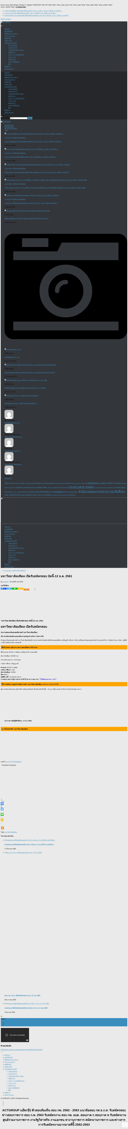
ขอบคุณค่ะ (8, 478)
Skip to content (6, 19)
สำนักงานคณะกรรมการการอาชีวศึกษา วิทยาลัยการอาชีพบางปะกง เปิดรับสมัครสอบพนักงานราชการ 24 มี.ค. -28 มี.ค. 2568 (44, 188)
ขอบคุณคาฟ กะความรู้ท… (13, 464)
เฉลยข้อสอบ (28, 495)
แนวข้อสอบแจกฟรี (10, 43)
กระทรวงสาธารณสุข (81, 486)
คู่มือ (122, 487)
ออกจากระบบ (8, 69)
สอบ (51, 492)
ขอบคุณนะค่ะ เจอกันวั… (12, 451)
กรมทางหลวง (57, 483)
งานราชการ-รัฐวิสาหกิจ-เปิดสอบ (15, 137)
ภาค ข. (24, 492)
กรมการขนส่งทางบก (37, 483)
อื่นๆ (9, 64)
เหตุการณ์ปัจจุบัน (13, 62)
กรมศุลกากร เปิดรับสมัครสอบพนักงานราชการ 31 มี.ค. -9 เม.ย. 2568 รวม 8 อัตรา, (31, 203)
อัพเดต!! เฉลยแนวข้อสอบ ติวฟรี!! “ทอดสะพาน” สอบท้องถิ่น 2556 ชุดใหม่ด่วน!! (29, 372)
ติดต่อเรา (7, 66)
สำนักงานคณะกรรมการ (70, 492)
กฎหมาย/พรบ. (13, 45)
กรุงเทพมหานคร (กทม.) (16, 50)
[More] (26, 588)
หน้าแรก (7, 29)
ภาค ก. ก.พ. (12, 57)
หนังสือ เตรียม (13, 495)
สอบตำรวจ (11, 59)
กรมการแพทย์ (48, 483)
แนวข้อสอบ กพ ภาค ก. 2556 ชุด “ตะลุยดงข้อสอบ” (20, 403)
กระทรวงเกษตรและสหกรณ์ (100, 487)
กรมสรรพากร (12, 48)
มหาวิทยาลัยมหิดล (43, 492)
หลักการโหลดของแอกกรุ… (13, 437)
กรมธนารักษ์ (84, 483)
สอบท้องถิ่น (58, 492)
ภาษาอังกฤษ (32, 492)
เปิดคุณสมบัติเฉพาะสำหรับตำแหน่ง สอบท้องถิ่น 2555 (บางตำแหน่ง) (26, 218)
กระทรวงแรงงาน (111, 487)
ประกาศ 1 (8, 761)
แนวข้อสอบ (47, 495)
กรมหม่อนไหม (50, 487)
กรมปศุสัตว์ (102, 483)
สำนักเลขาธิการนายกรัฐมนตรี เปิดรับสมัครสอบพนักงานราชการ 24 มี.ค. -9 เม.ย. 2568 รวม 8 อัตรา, (36, 15)
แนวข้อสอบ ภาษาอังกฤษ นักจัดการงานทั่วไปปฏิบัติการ (64, 495)
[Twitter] (9, 589)
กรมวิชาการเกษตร (113, 483)
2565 (13, 483)
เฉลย (22, 495)
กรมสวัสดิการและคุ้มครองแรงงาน (25, 487)
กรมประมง (92, 483)
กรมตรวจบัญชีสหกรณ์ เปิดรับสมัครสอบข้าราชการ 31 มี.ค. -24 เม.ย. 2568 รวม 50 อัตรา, (33, 11)
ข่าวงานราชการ (9, 36)
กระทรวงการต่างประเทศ (60, 487)
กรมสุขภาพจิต (41, 487)
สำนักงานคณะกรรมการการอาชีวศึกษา (102, 491)
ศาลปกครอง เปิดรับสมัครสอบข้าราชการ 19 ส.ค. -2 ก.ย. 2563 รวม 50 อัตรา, (29, 844)
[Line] (15, 589)
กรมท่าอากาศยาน (76, 483)
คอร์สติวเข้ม (8, 31)
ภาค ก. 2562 (17, 492)
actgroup (6, 582)
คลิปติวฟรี (7, 38)
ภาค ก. (10, 492)
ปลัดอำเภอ (11, 52)
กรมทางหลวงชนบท (66, 483)
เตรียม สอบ (40, 495)
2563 (10, 483)
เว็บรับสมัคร (17, 761)
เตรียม (34, 495)
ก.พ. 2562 (21, 483)
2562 (6, 483)
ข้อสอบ (118, 487)
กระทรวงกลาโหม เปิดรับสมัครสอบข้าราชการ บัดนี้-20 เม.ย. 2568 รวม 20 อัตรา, (30, 13)
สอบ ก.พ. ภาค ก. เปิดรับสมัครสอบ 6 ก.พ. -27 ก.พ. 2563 (22, 995)
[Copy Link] (20, 589)
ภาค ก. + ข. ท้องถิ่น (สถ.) (16, 55)
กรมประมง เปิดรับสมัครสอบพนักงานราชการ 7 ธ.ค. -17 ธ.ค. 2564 (26, 1008)
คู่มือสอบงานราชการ (11, 33)
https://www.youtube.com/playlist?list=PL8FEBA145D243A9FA (22, 1050)
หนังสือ (6, 495)
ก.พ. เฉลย (27, 483)
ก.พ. (16, 483)
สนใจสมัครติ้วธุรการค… (12, 423)
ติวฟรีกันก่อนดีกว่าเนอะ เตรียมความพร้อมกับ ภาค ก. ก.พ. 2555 (25, 388)
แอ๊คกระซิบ (8, 40)
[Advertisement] (64, 604)
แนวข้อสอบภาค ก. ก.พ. (12, 357)
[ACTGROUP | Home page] (6, 22)
